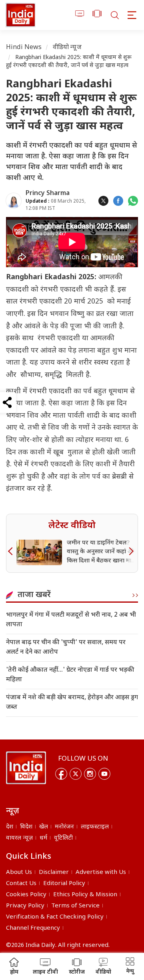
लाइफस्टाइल (95, 827)
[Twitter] (76, 774)
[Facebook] (61, 774)
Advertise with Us (101, 872)
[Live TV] (79, 15)
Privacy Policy (25, 906)
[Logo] (26, 767)
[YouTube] (104, 774)
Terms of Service (75, 906)
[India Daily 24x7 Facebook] (118, 201)
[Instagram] (90, 774)
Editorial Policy (64, 883)
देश (9, 827)
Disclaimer (54, 872)
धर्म (43, 838)
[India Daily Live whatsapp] (133, 201)
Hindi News (24, 47)
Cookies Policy (26, 895)
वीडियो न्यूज (67, 47)
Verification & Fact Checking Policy (55, 917)
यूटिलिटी (63, 838)
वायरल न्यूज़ (19, 838)
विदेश (26, 827)
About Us (19, 872)
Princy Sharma (48, 193)
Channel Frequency (33, 928)
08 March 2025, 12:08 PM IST (56, 204)
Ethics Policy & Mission (85, 895)
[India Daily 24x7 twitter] (103, 201)
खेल (43, 827)
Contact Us (21, 883)
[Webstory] (97, 15)
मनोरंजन (64, 827)
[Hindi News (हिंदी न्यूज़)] (21, 15)
